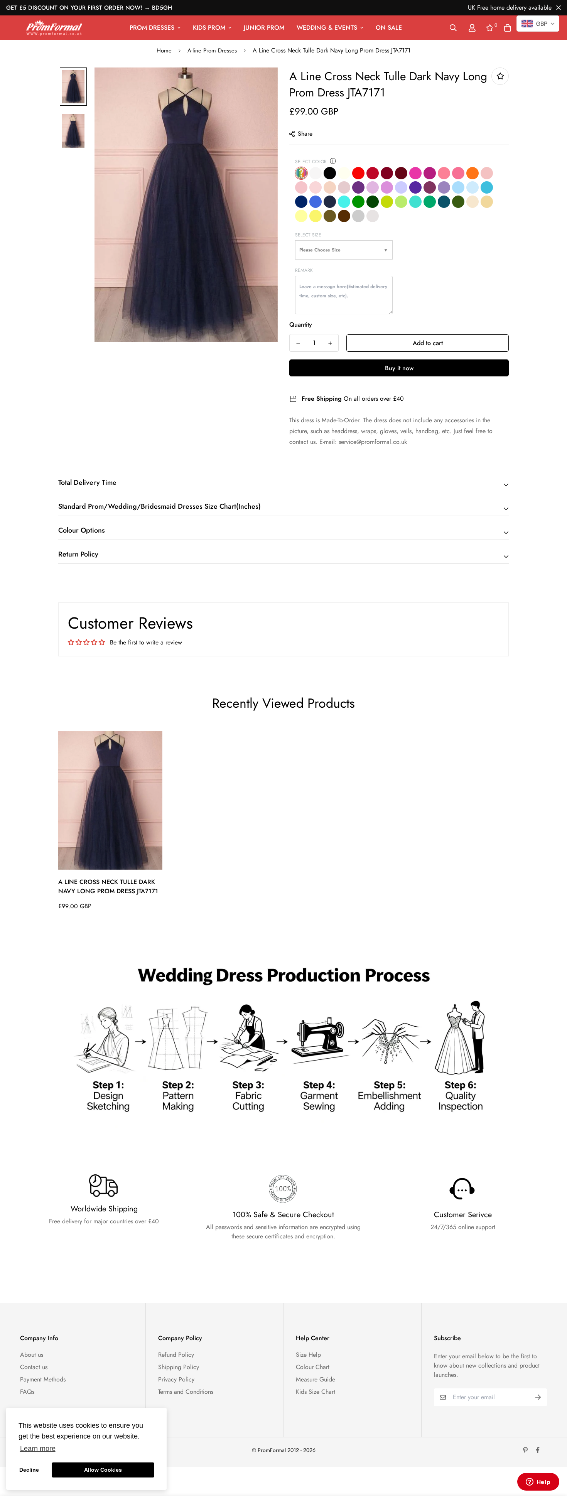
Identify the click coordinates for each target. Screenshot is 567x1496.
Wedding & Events (327, 27)
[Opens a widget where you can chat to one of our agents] (538, 1482)
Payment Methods (43, 1379)
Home (164, 50)
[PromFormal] (54, 27)
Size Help (308, 1354)
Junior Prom (264, 27)
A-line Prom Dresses (212, 50)
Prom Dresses (152, 27)
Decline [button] (29, 1470)
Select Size (308, 234)
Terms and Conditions (185, 1391)
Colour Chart (312, 1367)
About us (31, 1354)
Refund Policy (176, 1354)
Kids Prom (209, 27)
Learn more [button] (38, 1448)
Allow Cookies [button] (103, 1470)
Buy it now (399, 368)
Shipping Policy (178, 1367)
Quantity (300, 324)
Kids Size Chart (315, 1391)
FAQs (27, 1391)
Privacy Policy (176, 1379)
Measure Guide (315, 1379)
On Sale (389, 27)
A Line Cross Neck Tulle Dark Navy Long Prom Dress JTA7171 (108, 886)
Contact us (33, 1367)
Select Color (311, 161)
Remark (304, 270)
